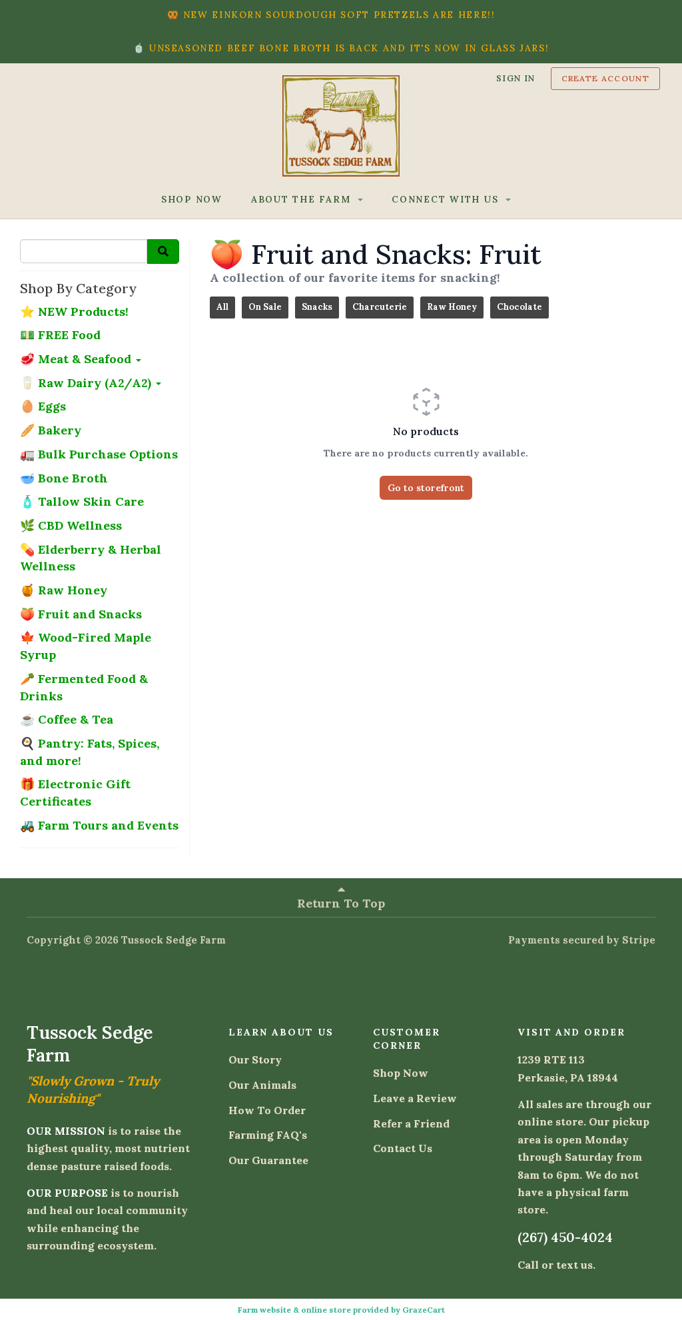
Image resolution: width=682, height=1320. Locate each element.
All (222, 307)
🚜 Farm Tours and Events (99, 825)
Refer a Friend (411, 1123)
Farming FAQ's (267, 1134)
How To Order (267, 1110)
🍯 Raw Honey (63, 590)
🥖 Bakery (50, 430)
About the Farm (302, 199)
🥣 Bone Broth (64, 478)
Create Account (605, 78)
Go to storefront (426, 488)
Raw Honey (452, 307)
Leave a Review (415, 1098)
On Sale (265, 307)
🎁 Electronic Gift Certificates (75, 792)
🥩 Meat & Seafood (77, 358)
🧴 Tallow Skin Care (82, 501)
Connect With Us (447, 199)
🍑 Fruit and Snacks (81, 614)
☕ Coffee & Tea (66, 719)
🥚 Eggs (43, 406)
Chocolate (519, 307)
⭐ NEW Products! (74, 311)
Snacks (317, 307)
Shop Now (400, 1072)
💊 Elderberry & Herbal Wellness (90, 558)
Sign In (515, 78)
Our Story (255, 1059)
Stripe (638, 940)
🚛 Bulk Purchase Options (99, 454)
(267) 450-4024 (565, 1237)
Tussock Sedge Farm (173, 940)
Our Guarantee (268, 1160)
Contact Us (402, 1148)
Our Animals (262, 1084)
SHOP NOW (191, 199)
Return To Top (341, 903)
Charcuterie (379, 307)
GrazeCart (423, 1310)
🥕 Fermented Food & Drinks (84, 687)
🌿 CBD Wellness (71, 525)
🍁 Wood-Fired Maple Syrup (85, 646)
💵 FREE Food (60, 334)
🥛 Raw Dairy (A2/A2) (87, 382)
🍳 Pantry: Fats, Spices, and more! (89, 752)
